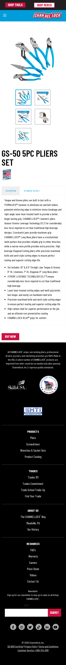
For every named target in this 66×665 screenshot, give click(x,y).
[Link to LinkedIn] (47, 626)
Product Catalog (33, 456)
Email (26, 605)
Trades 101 (33, 477)
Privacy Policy (31, 646)
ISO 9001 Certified (15, 646)
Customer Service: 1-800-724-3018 (33, 650)
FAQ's (33, 550)
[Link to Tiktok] (39, 626)
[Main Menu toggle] (4, 15)
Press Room (33, 569)
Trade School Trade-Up (33, 490)
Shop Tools (15, 5)
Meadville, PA (33, 523)
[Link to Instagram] (22, 626)
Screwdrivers (33, 444)
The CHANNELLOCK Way (33, 517)
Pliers (33, 438)
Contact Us (33, 581)
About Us (33, 510)
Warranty (33, 556)
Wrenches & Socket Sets (33, 450)
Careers (33, 562)
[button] (10, 336)
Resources (33, 544)
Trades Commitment (33, 483)
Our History (33, 529)
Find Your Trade (33, 496)
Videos (33, 575)
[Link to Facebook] (13, 626)
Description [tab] (11, 190)
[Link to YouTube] (56, 626)
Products (33, 431)
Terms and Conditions (48, 646)
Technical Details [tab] (32, 190)
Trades (33, 471)
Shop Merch (44, 5)
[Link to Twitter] (30, 626)
